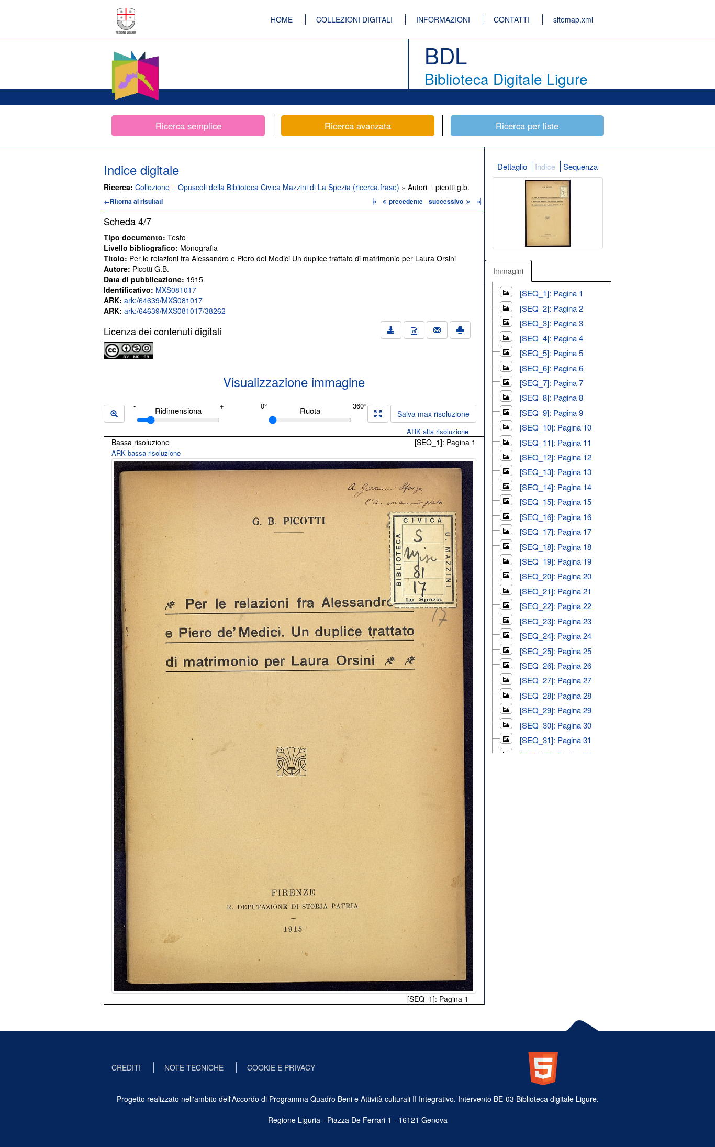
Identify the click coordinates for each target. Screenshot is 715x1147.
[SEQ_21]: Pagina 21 (555, 591)
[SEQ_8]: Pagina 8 (551, 397)
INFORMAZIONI (443, 19)
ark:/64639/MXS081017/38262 (175, 310)
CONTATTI (512, 19)
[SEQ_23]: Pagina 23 (555, 620)
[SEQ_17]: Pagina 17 (555, 531)
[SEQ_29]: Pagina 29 (555, 709)
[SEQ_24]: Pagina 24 (555, 635)
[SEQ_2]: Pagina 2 (551, 308)
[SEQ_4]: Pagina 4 (551, 338)
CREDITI (126, 1067)
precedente (405, 201)
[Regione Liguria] (126, 13)
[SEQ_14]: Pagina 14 (555, 486)
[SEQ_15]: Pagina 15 (555, 501)
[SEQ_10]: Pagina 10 (555, 427)
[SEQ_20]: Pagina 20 (555, 575)
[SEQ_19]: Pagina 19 (555, 561)
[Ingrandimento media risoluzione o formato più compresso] (377, 414)
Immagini (508, 271)
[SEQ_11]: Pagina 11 (555, 442)
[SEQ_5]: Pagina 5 (551, 352)
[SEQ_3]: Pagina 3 (551, 322)
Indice (545, 166)
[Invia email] (437, 330)
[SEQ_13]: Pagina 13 (555, 471)
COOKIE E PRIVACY (281, 1067)
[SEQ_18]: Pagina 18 (555, 546)
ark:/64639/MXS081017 (163, 300)
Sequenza (580, 166)
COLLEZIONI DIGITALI (354, 19)
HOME (282, 19)
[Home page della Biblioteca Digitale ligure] (135, 52)
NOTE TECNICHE (194, 1067)
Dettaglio (512, 166)
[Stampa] (460, 330)
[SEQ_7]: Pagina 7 (551, 382)
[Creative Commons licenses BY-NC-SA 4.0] (128, 349)
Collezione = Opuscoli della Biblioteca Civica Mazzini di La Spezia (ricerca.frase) (268, 187)
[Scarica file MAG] (414, 330)
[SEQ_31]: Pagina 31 (555, 739)
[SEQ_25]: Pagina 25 (555, 650)
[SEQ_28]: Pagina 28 (555, 695)
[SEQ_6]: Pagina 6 (551, 367)
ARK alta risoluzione (437, 431)
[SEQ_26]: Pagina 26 (555, 665)
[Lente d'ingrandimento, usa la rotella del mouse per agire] (114, 414)
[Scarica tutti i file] (391, 330)
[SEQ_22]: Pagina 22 (555, 605)
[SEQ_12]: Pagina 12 (555, 456)
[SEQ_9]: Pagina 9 (551, 412)
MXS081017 (175, 289)
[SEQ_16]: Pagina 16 (555, 516)
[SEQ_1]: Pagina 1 (551, 293)
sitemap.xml (573, 19)
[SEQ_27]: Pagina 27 (555, 680)
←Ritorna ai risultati (133, 201)
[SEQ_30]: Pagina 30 (555, 725)
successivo (447, 201)
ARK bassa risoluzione (146, 453)
